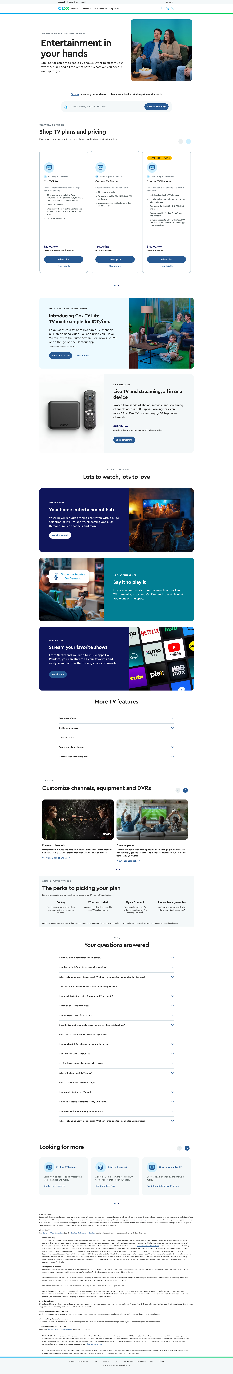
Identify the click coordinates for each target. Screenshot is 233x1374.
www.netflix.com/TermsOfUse (148, 1246)
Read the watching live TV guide (163, 1186)
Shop (71, 1361)
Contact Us (169, 2)
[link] (63, 259)
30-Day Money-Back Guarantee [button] (60, 1329)
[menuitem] (76, 9)
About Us (106, 1361)
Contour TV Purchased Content (83, 1233)
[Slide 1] (115, 285)
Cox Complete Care (105, 1186)
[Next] (188, 141)
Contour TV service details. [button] (53, 1233)
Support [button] (112, 9)
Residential (62, 2)
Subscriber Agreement (94, 1344)
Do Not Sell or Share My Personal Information (116, 1369)
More (116, 1361)
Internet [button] (74, 9)
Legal (151, 1361)
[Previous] (180, 141)
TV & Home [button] (99, 9)
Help (95, 1361)
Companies (128, 1361)
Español (83, 2)
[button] (162, 8)
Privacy (161, 1361)
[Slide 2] (118, 285)
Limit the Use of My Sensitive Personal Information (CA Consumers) (117, 1366)
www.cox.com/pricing (137, 1220)
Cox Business (73, 2)
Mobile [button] (86, 9)
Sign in (75, 94)
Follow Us (140, 1361)
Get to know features (54, 1186)
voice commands (130, 590)
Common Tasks (83, 1361)
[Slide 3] (119, 869)
